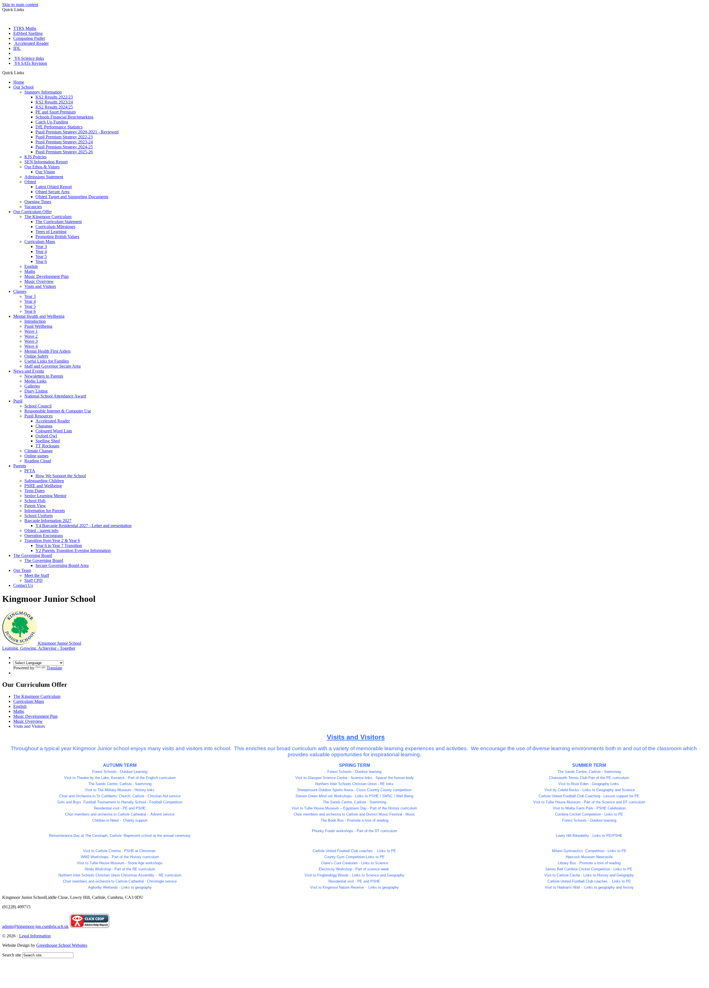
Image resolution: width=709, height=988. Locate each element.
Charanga (43, 426)
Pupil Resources (38, 416)
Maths (29, 271)
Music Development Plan (46, 276)
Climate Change (38, 450)
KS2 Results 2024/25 (54, 107)
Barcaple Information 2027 (47, 520)
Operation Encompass (43, 535)
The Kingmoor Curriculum (47, 216)
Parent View (35, 505)
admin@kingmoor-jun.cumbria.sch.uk (35, 926)
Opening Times (37, 201)
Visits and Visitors (40, 286)
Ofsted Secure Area (52, 191)
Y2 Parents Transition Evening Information (73, 550)
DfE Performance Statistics (59, 127)
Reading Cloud (37, 460)
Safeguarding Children (44, 480)
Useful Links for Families (46, 361)
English (31, 266)
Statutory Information (43, 92)
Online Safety (36, 356)
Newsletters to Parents (43, 376)
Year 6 (41, 261)
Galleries (32, 386)
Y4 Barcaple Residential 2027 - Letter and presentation (83, 525)
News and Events (28, 371)
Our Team (22, 570)
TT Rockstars (47, 445)
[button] (26, 72)
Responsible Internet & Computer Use (57, 411)
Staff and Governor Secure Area (52, 366)
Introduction (35, 321)
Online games (36, 455)
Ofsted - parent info (41, 530)
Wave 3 (31, 341)
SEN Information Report (46, 161)
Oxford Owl (46, 436)
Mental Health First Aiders (47, 351)
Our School (23, 87)
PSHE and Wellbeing (43, 485)
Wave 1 (31, 331)
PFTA (29, 470)
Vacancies (33, 206)
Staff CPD (33, 580)
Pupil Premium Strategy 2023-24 (64, 142)
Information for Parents (44, 510)
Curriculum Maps (39, 241)
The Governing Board (32, 555)
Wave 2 (31, 336)
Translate (54, 667)
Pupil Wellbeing (38, 326)
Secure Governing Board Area (62, 565)
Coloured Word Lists (53, 431)
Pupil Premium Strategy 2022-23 (64, 137)
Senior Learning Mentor (45, 495)
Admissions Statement (43, 176)
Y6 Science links (28, 58)
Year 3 (41, 246)
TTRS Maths (24, 28)
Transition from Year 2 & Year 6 (52, 540)
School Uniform (38, 515)
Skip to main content (20, 4)
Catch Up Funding (51, 122)
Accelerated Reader (31, 43)
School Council (38, 406)
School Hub (34, 500)
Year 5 (41, 256)
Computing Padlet (29, 38)
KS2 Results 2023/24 (54, 102)
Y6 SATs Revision (30, 63)
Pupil (17, 401)
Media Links (35, 381)
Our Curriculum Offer (32, 211)
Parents (19, 465)
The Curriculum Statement (58, 221)
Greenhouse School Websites (61, 945)
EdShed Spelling (28, 33)
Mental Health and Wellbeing (39, 316)
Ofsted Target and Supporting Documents (71, 196)
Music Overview (39, 281)
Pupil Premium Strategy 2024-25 (64, 147)
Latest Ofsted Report (53, 186)
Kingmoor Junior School (41, 646)
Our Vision (45, 171)
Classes (19, 291)
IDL (17, 48)
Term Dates (34, 490)
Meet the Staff (36, 575)
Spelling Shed (47, 440)
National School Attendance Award (55, 396)
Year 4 (41, 251)
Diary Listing (36, 391)
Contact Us (23, 585)
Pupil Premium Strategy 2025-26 (64, 151)
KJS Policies (35, 156)
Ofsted (30, 181)
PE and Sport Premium (55, 112)
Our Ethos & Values (42, 166)
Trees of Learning (50, 231)
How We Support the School (60, 475)
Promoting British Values (57, 236)
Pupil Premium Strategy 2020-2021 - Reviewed (77, 132)
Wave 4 (31, 346)
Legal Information (35, 935)
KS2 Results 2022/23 (54, 97)
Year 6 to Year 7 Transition (58, 545)
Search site (11, 955)
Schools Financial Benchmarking (64, 117)
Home (18, 82)
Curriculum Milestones (55, 226)
